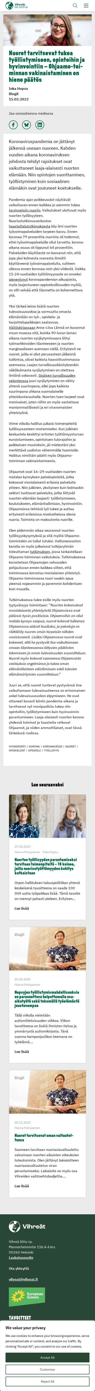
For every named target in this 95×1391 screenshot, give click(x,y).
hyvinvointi (17, 746)
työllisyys (51, 750)
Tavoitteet (20, 1318)
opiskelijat (17, 750)
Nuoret (70, 746)
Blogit (14, 94)
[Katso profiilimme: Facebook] (13, 124)
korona (34, 746)
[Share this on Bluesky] (26, 124)
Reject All (47, 1381)
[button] (75, 5)
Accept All (47, 1358)
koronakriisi (52, 746)
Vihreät (24, 6)
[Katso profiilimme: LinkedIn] (39, 124)
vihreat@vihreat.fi (23, 1279)
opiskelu (34, 750)
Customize (47, 1369)
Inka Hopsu (18, 88)
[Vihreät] (27, 1226)
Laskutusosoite (21, 1257)
